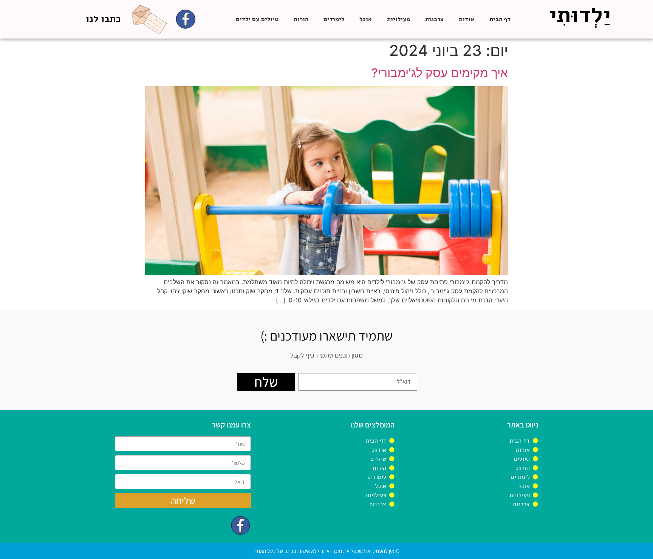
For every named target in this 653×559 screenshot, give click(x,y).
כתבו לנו (103, 18)
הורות (301, 19)
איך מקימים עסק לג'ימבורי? (439, 72)
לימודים (333, 19)
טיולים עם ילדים (257, 19)
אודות (466, 19)
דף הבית (500, 19)
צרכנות (434, 19)
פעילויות (398, 19)
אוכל (365, 19)
